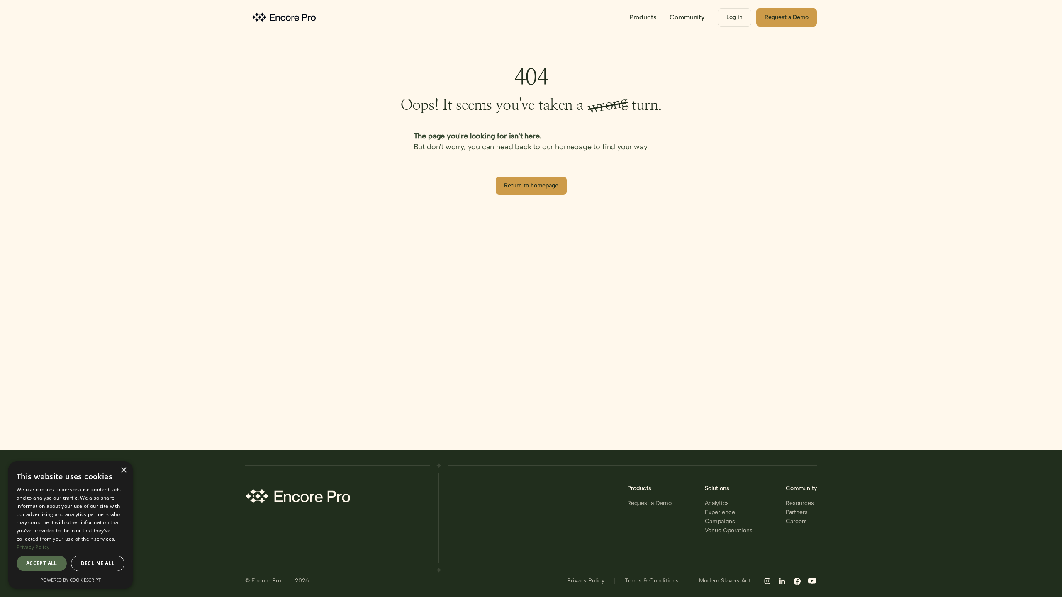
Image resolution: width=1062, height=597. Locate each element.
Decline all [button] (97, 563)
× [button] (123, 470)
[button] (643, 17)
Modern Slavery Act (724, 581)
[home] (285, 17)
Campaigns (720, 521)
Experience (720, 512)
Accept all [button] (41, 563)
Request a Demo (649, 503)
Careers (796, 521)
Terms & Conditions (652, 581)
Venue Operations (729, 531)
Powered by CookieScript (70, 580)
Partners (797, 512)
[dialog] (70, 525)
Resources (800, 503)
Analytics (717, 503)
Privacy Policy (585, 581)
